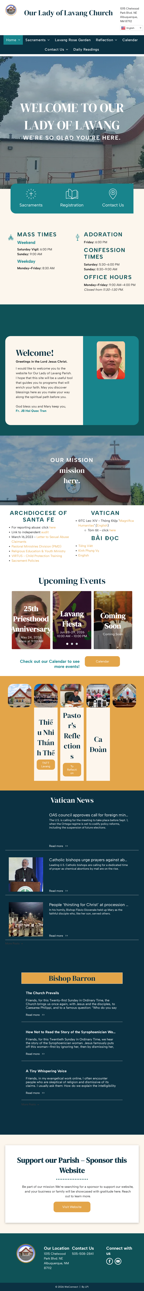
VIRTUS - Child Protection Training (37, 556)
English (102, 525)
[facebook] (109, 1262)
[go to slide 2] (72, 644)
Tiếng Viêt (85, 546)
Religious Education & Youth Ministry (39, 551)
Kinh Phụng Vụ (88, 551)
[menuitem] (13, 40)
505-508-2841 (83, 1254)
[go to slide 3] (77, 644)
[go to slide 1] (67, 644)
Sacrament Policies (25, 561)
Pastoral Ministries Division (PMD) (36, 546)
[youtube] (118, 1262)
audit (45, 532)
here (52, 527)
